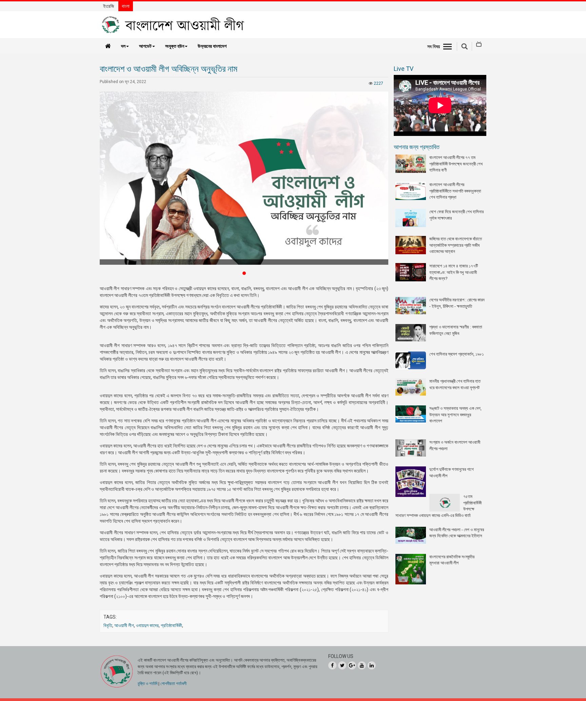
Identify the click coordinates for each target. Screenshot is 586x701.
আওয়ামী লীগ (124, 625)
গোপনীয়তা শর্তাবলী (173, 683)
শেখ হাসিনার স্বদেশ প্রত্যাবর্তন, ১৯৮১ (456, 354)
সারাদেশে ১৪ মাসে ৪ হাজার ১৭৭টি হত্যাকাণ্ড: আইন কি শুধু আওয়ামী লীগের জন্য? (453, 272)
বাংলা (126, 6)
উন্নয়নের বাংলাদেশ (212, 46)
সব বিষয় (433, 46)
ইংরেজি (108, 6)
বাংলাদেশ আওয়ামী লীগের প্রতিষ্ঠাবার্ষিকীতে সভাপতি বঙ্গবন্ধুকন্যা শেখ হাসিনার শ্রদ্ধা (455, 191)
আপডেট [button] (145, 46)
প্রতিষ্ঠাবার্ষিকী (171, 625)
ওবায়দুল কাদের (147, 625)
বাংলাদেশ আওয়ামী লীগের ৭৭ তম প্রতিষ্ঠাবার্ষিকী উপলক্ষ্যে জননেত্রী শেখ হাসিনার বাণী (456, 164)
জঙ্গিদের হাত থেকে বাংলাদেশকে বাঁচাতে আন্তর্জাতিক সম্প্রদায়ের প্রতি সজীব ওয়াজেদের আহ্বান (455, 245)
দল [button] (123, 46)
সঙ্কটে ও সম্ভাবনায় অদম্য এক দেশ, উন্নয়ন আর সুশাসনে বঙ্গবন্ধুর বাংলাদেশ (455, 414)
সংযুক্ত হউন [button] (174, 46)
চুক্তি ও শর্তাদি (147, 683)
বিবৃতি (107, 625)
